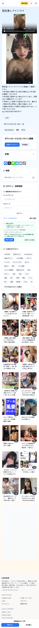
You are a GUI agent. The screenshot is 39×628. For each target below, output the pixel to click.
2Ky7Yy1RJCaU (9, 130)
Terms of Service (7, 618)
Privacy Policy (6, 615)
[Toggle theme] (31, 3)
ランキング (5, 604)
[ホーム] (3, 3)
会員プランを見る (30, 240)
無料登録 (24, 3)
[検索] (33, 177)
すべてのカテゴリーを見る (13, 287)
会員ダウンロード (12, 145)
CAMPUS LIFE (6, 598)
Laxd (7, 118)
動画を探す (24, 604)
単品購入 (25, 145)
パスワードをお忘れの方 (10, 218)
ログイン (19, 213)
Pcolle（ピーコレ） (26, 598)
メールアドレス (8, 195)
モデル (23, 130)
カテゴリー (24, 601)
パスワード (6, 204)
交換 (7, 154)
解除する (10, 625)
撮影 (17, 130)
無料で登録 (33, 218)
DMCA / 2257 (6, 612)
